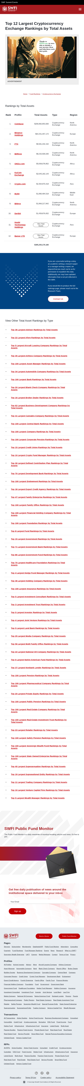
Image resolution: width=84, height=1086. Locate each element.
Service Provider (24, 1034)
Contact (54, 954)
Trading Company (39, 1008)
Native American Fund (42, 996)
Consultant (74, 1018)
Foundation (29, 984)
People (75, 996)
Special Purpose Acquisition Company (58, 1034)
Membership (26, 947)
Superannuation (9, 1008)
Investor (38, 992)
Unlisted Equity (9, 1038)
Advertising (65, 947)
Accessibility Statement (65, 1078)
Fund (37, 984)
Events (46, 950)
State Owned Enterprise (68, 1004)
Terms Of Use (30, 1078)
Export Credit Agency (11, 980)
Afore (35, 964)
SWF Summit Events (9, 2)
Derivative (42, 1022)
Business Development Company (28, 972)
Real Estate (68, 1030)
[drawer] (80, 9)
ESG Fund (51, 1022)
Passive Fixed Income (25, 1030)
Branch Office (61, 968)
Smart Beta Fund (37, 1034)
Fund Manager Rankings (33, 950)
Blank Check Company (47, 968)
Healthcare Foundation (27, 988)
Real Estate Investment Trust (63, 1000)
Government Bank (57, 984)
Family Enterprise (27, 980)
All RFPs (7, 1048)
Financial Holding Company (13, 984)
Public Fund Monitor (52, 947)
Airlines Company (65, 964)
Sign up (17, 911)
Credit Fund (18, 1022)
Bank (35, 968)
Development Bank (53, 976)
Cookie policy (45, 1078)
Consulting (74, 947)
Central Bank (62, 972)
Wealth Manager (69, 1008)
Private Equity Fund (41, 1030)
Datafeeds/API (38, 947)
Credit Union (23, 976)
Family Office (39, 980)
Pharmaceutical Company (13, 1000)
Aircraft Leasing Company (48, 964)
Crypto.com (20, 184)
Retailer (6, 1004)
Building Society (9, 972)
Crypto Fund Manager (37, 976)
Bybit (17, 194)
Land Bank (57, 992)
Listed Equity (54, 1026)
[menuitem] (8, 947)
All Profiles (7, 964)
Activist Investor (18, 964)
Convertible (8, 1022)
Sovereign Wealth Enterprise (14, 954)
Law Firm (66, 992)
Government (44, 984)
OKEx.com (20, 164)
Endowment (66, 976)
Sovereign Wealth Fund (32, 1004)
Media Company (10, 996)
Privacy (72, 954)
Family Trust (50, 980)
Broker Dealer (73, 968)
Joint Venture (47, 992)
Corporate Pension (10, 976)
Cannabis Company (49, 972)
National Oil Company (25, 996)
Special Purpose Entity (50, 1004)
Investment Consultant (12, 992)
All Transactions (9, 1018)
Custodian (7, 1052)
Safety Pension (16, 1004)
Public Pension (29, 1000)
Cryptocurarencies (30, 1022)
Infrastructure (19, 1026)
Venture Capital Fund (23, 1038)
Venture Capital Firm (54, 1008)
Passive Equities (10, 1030)
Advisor (28, 964)
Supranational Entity (24, 1008)
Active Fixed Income (36, 1018)
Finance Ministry (62, 980)
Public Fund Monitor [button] (69, 936)
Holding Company (60, 988)
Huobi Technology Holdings (20, 224)
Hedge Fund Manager (44, 988)
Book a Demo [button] (44, 936)
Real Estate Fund (10, 1034)
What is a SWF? (70, 950)
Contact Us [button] (58, 299)
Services (7, 947)
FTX (16, 144)
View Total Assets (41, 225)
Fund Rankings (17, 950)
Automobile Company (24, 968)
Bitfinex (18, 154)
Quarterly (7, 950)
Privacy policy (15, 1078)
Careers (34, 954)
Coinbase (19, 124)
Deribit (18, 213)
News (53, 950)
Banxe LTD (20, 236)
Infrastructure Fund (32, 1026)
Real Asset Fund (56, 1030)
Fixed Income (61, 1022)
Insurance (71, 988)
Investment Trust (27, 992)
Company (72, 972)
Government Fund (10, 988)
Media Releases (44, 954)
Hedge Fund (8, 1026)
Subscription (16, 947)
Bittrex (18, 204)
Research (59, 950)
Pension (68, 996)
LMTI (28, 954)
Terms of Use (64, 954)
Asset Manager (9, 968)
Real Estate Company (44, 1000)
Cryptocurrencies (65, 1048)
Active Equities (22, 1018)
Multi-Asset (65, 1026)
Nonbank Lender (58, 996)
